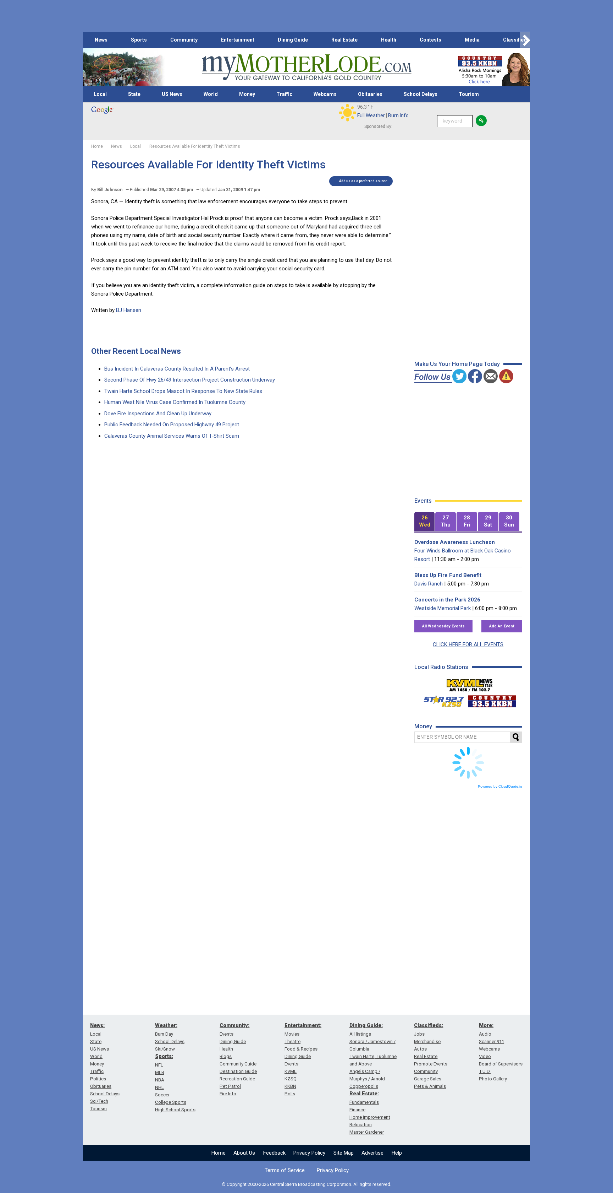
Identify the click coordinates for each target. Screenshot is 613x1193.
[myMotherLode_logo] (306, 67)
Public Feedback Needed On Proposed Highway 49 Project (171, 424)
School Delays (420, 94)
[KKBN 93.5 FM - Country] (491, 699)
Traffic (284, 94)
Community (184, 40)
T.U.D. (485, 1071)
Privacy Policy (309, 1153)
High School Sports (175, 1109)
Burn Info (398, 115)
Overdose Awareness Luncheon (454, 542)
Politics (98, 1078)
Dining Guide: (366, 1025)
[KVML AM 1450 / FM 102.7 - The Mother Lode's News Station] (470, 683)
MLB (159, 1072)
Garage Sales (427, 1078)
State (134, 94)
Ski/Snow (165, 1049)
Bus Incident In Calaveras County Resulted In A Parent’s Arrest (177, 369)
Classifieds (516, 40)
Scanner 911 (491, 1041)
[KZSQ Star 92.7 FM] (440, 699)
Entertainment (237, 40)
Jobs (419, 1034)
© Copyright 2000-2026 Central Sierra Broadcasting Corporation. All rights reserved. (306, 1184)
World (211, 94)
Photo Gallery (493, 1078)
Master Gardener (366, 1132)
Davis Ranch (428, 584)
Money (247, 94)
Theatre (292, 1041)
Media (472, 40)
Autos (420, 1049)
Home (218, 1153)
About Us (244, 1153)
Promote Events (430, 1064)
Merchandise (427, 1041)
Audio (485, 1034)
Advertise (372, 1153)
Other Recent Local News (136, 351)
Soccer (162, 1094)
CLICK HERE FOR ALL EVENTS (468, 644)
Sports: (164, 1056)
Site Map (343, 1153)
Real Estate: (364, 1093)
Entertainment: (303, 1025)
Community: (234, 1025)
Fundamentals (364, 1102)
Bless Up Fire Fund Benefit (447, 575)
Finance (357, 1109)
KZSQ (291, 1078)
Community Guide (238, 1064)
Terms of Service (285, 1170)
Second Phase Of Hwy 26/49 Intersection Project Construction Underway (189, 380)
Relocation (360, 1124)
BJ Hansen (128, 310)
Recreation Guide (237, 1078)
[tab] (424, 521)
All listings (360, 1034)
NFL (159, 1065)
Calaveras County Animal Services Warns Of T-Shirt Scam (171, 436)
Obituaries (370, 94)
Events (226, 1034)
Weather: (166, 1025)
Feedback (274, 1153)
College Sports (170, 1102)
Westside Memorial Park (442, 608)
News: (97, 1025)
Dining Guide (293, 40)
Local (100, 94)
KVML (291, 1071)
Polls (290, 1093)
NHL (159, 1087)
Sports (139, 40)
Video (485, 1056)
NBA (159, 1080)
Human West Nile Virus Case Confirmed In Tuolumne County (174, 402)
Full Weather (371, 115)
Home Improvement (369, 1117)
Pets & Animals (430, 1086)
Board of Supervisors (501, 1064)
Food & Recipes (301, 1049)
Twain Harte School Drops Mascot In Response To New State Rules (183, 391)
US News (172, 94)
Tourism (469, 94)
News (101, 40)
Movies (292, 1034)
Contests (430, 40)
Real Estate (344, 40)
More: (486, 1025)
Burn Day (164, 1034)
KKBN (290, 1086)
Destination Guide (238, 1071)
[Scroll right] (525, 40)
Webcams (325, 94)
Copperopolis (363, 1086)
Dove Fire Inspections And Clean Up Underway (157, 413)
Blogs (226, 1056)
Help (397, 1153)
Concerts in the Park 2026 (447, 599)
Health (388, 40)
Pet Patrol (230, 1086)
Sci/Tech (99, 1101)
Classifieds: (428, 1025)
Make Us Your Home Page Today (457, 364)
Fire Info (228, 1093)
